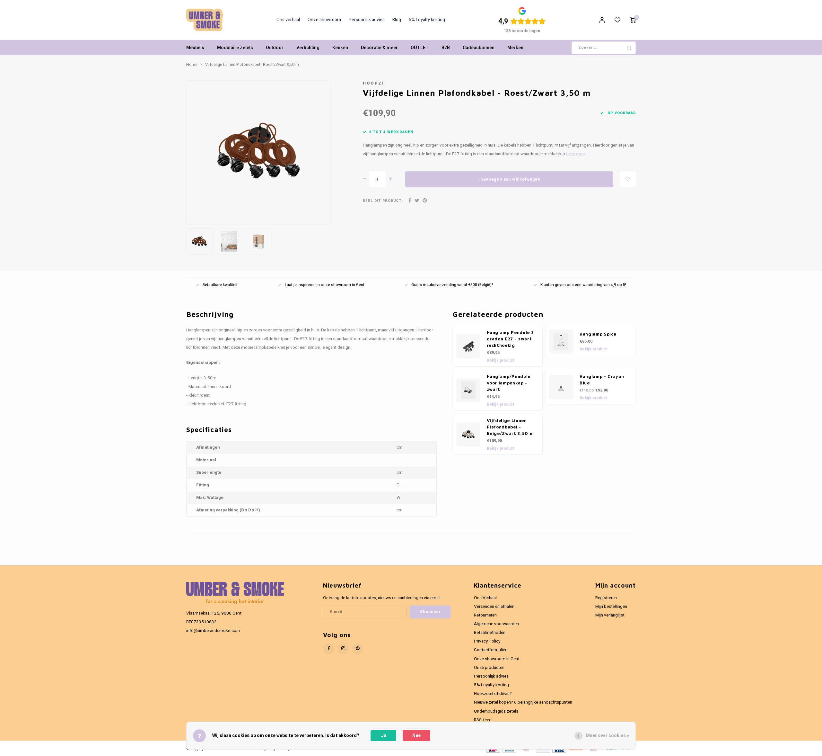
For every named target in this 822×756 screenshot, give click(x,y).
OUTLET (420, 47)
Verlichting (307, 47)
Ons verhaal (288, 20)
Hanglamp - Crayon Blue (602, 379)
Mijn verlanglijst (610, 615)
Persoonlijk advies (367, 20)
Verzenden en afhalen (494, 606)
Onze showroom (324, 20)
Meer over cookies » (607, 735)
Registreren (606, 598)
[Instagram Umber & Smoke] (343, 648)
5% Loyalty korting (427, 20)
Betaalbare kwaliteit (220, 285)
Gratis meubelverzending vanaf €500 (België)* (452, 285)
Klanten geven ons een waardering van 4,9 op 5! (583, 285)
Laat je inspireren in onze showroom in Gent (324, 285)
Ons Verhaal (485, 598)
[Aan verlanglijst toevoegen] (628, 179)
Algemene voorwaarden (496, 624)
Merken (515, 47)
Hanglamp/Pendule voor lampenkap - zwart (509, 383)
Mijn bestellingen (611, 606)
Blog (396, 20)
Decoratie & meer (379, 47)
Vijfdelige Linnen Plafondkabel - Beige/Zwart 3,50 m (510, 427)
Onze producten (489, 667)
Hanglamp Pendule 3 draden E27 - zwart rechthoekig (510, 339)
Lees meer (576, 154)
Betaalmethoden (489, 632)
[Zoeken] (629, 47)
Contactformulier (490, 650)
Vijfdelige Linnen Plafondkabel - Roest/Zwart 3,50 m (252, 65)
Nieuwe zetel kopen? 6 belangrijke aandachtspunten (523, 702)
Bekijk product (500, 360)
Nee (416, 735)
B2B (446, 47)
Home (191, 65)
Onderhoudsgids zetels (496, 711)
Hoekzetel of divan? (493, 693)
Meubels (195, 47)
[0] (633, 20)
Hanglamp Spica (598, 334)
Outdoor (275, 47)
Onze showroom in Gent (497, 659)
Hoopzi (373, 83)
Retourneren (485, 615)
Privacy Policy (487, 641)
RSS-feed (483, 720)
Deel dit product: (383, 200)
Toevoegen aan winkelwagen (509, 179)
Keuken (340, 47)
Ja (383, 735)
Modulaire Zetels (235, 47)
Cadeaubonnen (478, 47)
